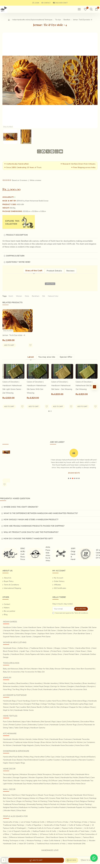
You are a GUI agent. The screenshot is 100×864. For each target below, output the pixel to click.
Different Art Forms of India (57, 822)
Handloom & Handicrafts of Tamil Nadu (74, 831)
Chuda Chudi (37, 689)
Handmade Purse (16, 704)
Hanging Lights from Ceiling (36, 780)
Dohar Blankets (73, 721)
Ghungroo (91, 686)
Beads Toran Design (46, 795)
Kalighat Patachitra (10, 807)
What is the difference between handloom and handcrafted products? (41, 513)
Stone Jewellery (36, 683)
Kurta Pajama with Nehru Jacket (38, 654)
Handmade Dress (9, 648)
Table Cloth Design (21, 728)
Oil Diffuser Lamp (55, 780)
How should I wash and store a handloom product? (31, 519)
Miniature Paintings (34, 840)
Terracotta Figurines (11, 774)
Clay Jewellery (75, 683)
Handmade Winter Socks (24, 710)
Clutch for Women (38, 701)
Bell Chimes (7, 798)
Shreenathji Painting (34, 804)
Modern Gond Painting (69, 804)
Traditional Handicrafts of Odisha (24, 834)
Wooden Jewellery (51, 683)
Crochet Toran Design (63, 795)
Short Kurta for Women (40, 651)
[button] (5, 387)
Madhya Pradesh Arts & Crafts (44, 831)
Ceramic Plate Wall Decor (59, 798)
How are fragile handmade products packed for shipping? (34, 526)
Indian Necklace (26, 686)
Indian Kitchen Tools (41, 739)
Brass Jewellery (89, 683)
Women (19, 296)
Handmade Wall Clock (79, 798)
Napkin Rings (20, 763)
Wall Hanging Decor (29, 795)
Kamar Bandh (36, 707)
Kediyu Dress (57, 654)
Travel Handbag (23, 701)
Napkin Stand (8, 763)
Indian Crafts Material (52, 840)
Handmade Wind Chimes (83, 795)
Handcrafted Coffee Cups (45, 757)
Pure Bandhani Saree (82, 633)
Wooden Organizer (36, 777)
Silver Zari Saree (80, 630)
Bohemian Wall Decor (11, 795)
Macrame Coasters (86, 760)
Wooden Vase (19, 780)
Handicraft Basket (88, 757)
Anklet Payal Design (41, 686)
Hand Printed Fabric (71, 654)
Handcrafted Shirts (83, 648)
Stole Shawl (81, 651)
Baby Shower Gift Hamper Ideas (62, 669)
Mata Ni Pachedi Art (51, 804)
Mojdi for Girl (8, 710)
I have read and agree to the (71, 613)
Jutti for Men (55, 707)
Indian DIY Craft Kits (26, 843)
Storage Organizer (20, 777)
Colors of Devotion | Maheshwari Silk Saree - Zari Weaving (85, 385)
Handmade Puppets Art (76, 807)
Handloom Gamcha (37, 728)
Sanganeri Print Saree (41, 636)
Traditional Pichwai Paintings (14, 804)
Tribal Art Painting (40, 801)
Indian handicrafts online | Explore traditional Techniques (32, 20)
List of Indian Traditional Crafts (33, 822)
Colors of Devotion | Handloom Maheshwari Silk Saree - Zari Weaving (61, 385)
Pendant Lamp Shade (71, 780)
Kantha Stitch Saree (64, 633)
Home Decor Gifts (82, 745)
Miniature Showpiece (28, 774)
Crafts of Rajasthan (33, 825)
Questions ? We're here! (18, 262)
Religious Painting (87, 801)
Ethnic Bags (66, 701)
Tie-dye (58, 20)
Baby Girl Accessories (11, 672)
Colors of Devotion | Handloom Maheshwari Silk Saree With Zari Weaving (36, 387)
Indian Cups (60, 757)
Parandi (62, 689)
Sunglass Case (62, 704)
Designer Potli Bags (32, 704)
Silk (43, 296)
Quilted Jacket (68, 651)
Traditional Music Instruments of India (50, 843)
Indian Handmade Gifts (76, 843)
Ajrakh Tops (24, 651)
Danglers (71, 686)
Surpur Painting (85, 804)
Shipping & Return (15, 256)
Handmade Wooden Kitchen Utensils (17, 739)
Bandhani (67, 20)
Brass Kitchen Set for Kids (51, 742)
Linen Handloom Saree (32, 627)
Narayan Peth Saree (12, 630)
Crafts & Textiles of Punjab (79, 825)
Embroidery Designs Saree (25, 633)
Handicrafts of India (10, 822)
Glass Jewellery (9, 683)
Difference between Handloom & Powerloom (26, 837)
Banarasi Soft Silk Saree (46, 630)
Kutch (11, 296)
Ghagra (57, 648)
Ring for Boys (25, 689)
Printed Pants (56, 651)
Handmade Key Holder (69, 777)
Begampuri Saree (28, 630)
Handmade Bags (9, 701)
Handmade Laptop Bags (79, 704)
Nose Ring (7, 689)
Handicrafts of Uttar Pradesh (55, 825)
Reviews (70, 271)
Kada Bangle (81, 686)
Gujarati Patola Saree (11, 636)
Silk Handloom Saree (51, 627)
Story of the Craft (33, 270)
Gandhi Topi (14, 707)
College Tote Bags (48, 704)
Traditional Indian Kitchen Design (27, 742)
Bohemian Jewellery (11, 686)
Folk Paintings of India (78, 822)
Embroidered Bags (80, 701)
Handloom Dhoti (17, 654)
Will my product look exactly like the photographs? (31, 532)
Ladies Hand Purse (53, 701)
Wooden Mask (9, 810)
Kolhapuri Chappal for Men (71, 707)
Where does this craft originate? (21, 507)
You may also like (46, 357)
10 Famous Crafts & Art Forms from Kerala (56, 834)
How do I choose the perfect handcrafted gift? (28, 538)
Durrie (80, 724)
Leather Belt (25, 707)
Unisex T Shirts (68, 648)
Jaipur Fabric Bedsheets (31, 721)
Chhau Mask (21, 810)
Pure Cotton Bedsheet (11, 721)
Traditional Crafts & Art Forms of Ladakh (44, 828)
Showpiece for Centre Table (64, 774)
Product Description (17, 235)
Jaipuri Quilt (61, 721)
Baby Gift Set (24, 669)
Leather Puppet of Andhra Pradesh (52, 807)
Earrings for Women (58, 686)
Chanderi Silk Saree (88, 627)
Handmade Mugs (72, 757)
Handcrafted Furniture (41, 783)
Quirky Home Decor (42, 745)
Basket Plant (84, 777)
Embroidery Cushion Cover (38, 724)
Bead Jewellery (22, 683)
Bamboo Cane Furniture (61, 783)
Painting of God (73, 801)
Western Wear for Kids (40, 669)
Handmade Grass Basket (12, 760)
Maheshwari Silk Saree (70, 627)
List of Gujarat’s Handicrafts (19, 831)
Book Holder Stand (52, 777)
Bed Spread (45, 721)
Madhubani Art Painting (28, 807)
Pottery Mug (28, 757)
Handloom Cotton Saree (12, 627)
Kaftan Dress (23, 648)
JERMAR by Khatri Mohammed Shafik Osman (32, 201)
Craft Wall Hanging (21, 798)
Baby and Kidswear (10, 669)
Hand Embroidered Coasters (34, 760)
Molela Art (34, 798)
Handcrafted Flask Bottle (13, 757)
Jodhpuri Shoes (89, 707)
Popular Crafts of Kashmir (72, 828)
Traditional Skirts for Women (41, 648)
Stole (27, 296)
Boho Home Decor (78, 783)
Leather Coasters (53, 760)
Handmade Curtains (57, 724)
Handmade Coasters (69, 760)
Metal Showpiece (44, 774)
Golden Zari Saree (65, 630)
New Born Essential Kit (85, 669)
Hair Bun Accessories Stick (76, 689)
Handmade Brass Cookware (61, 739)
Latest (31, 357)
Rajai (53, 721)
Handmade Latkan (50, 689)
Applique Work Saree (46, 633)
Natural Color (53, 296)
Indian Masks (92, 807)
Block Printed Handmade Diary (74, 840)
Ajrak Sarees (27, 636)
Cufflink (46, 707)
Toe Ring (15, 689)
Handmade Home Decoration (62, 745)
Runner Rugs (72, 724)
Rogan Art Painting (24, 801)
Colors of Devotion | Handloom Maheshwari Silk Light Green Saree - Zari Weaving (12, 387)
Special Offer (66, 357)
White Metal (64, 683)
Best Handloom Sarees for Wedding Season (63, 837)
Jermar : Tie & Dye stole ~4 (13, 335)
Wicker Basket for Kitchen (72, 742)
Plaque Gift (43, 798)
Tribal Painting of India (56, 801)
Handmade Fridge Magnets (23, 745)
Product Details (54, 271)
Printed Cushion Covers (18, 724)
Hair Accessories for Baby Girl (33, 672)
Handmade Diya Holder (23, 783)
